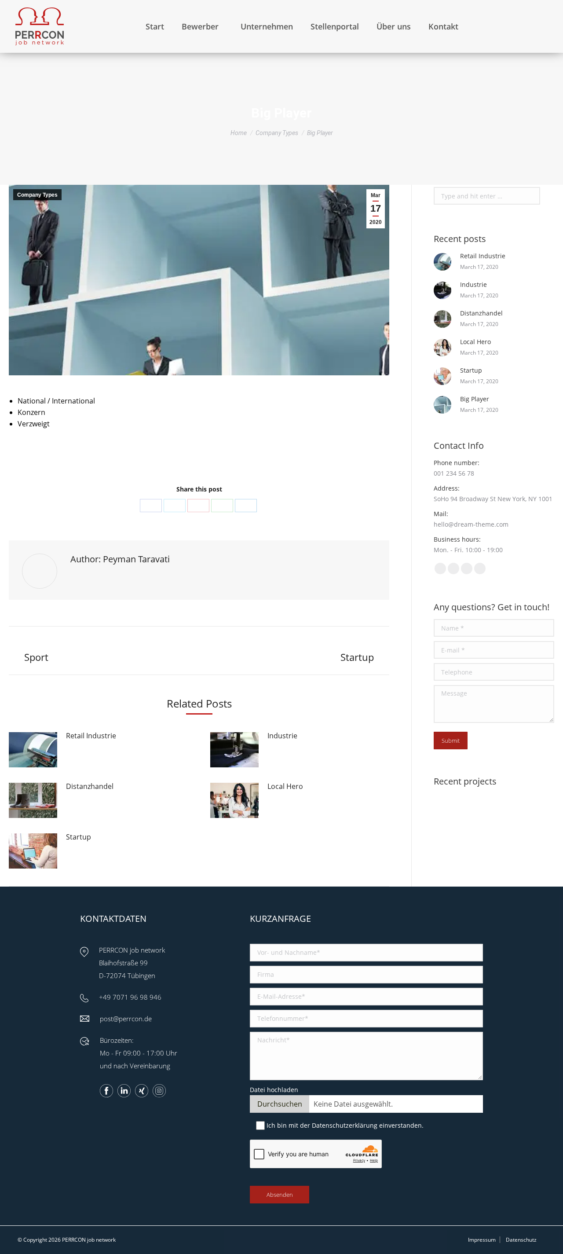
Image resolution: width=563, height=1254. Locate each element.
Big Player (474, 399)
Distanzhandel (89, 786)
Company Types (277, 132)
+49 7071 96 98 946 (130, 997)
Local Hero (285, 786)
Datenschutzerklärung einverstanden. (368, 1125)
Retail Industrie (91, 736)
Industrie (282, 736)
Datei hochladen (274, 1089)
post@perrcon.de (126, 1018)
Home (238, 132)
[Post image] (33, 749)
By (212, 456)
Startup (78, 837)
